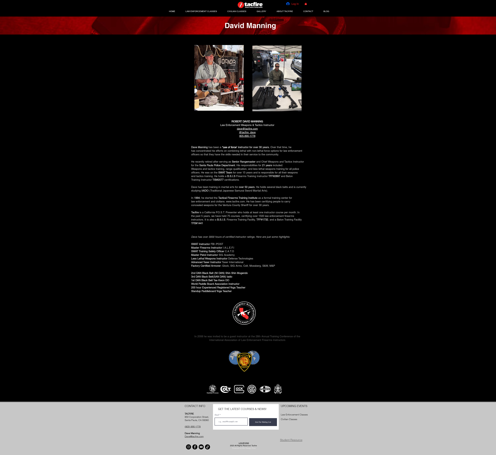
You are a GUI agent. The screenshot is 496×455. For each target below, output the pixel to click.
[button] (306, 3)
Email (217, 415)
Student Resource (291, 440)
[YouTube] (201, 446)
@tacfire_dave (247, 132)
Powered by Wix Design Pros (243, 448)
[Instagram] (188, 446)
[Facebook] (194, 446)
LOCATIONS (244, 443)
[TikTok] (207, 446)
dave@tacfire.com (247, 128)
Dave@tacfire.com (194, 436)
